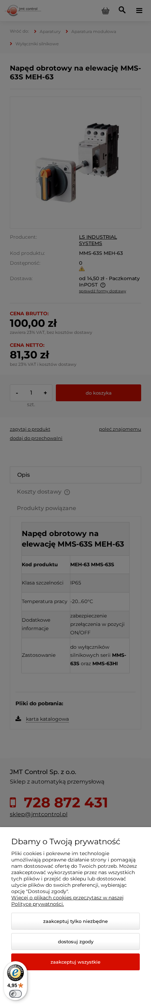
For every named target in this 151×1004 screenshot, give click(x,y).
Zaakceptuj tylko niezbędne (75, 921)
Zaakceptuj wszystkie (75, 962)
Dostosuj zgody (75, 941)
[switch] (15, 994)
